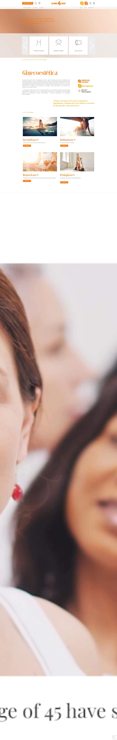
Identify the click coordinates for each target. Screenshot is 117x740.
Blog (81, 7)
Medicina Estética (37, 59)
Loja (85, 7)
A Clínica (35, 7)
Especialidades (27, 7)
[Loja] (58, 3)
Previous (25, 45)
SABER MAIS (27, 145)
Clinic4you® (24, 59)
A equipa (41, 7)
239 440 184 (28, 3)
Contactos (91, 7)
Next (92, 45)
